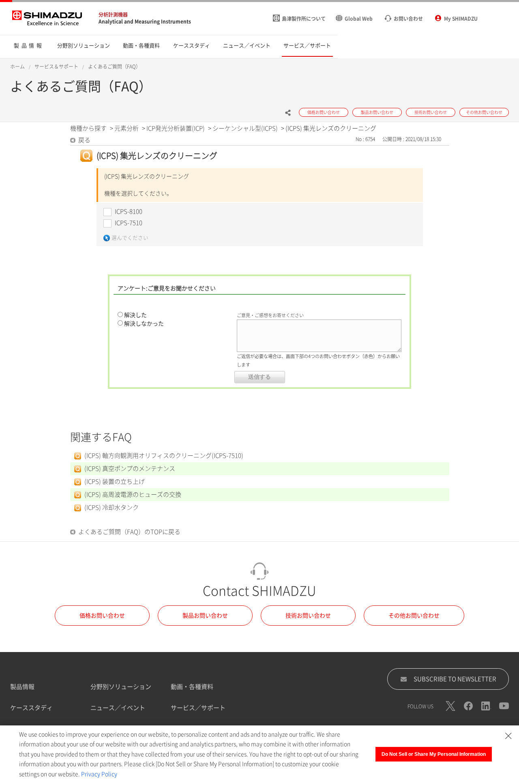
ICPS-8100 (128, 211)
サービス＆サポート (56, 66)
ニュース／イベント (117, 708)
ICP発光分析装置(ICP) (175, 128)
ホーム (17, 66)
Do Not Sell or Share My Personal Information (434, 754)
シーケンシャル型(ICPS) (245, 128)
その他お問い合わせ (414, 615)
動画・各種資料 (192, 687)
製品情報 (22, 687)
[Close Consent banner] (508, 736)
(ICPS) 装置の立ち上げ (114, 481)
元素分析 (126, 128)
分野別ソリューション (120, 687)
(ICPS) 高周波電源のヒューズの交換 (132, 494)
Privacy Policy (99, 774)
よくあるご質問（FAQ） (114, 66)
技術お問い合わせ (308, 615)
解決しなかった (144, 323)
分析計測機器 (113, 14)
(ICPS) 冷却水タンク (111, 507)
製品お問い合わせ (205, 615)
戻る (84, 140)
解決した (135, 315)
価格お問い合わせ (102, 615)
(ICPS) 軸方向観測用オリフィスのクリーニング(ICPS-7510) (163, 456)
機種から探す (88, 128)
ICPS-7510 (128, 223)
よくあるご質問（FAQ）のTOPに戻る (129, 532)
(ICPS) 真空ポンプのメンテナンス (129, 469)
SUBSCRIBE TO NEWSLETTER (455, 679)
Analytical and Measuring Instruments (145, 21)
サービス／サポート (198, 708)
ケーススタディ (31, 708)
